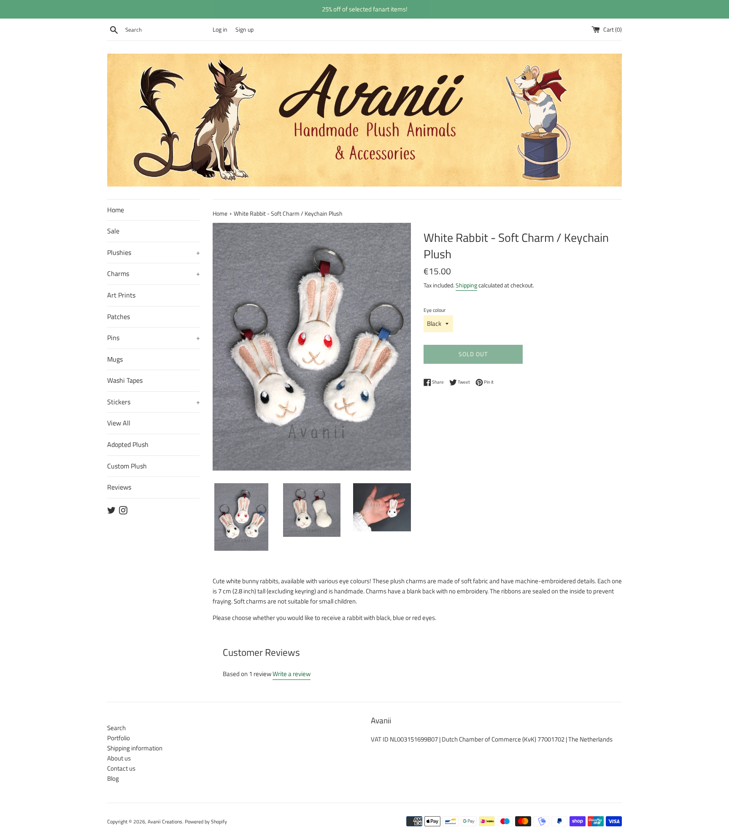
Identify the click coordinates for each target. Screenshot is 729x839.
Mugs (115, 359)
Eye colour (435, 310)
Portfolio (118, 738)
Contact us (121, 768)
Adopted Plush (127, 444)
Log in (220, 29)
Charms (153, 273)
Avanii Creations (165, 821)
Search (116, 728)
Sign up (244, 29)
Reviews (119, 487)
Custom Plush (127, 466)
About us (119, 758)
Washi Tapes (125, 380)
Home (115, 210)
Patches (118, 316)
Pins (153, 338)
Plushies (153, 252)
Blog (113, 778)
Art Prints (121, 295)
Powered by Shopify (206, 821)
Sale (113, 231)
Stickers (153, 402)
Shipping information (134, 748)
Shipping (466, 285)
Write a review (291, 674)
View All (118, 423)
